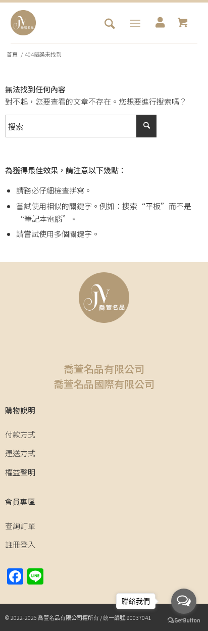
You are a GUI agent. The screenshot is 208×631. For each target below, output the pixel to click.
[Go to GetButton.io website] (184, 620)
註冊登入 (20, 544)
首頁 (12, 54)
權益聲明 (20, 472)
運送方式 (20, 453)
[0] (182, 23)
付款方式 (20, 434)
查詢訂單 (20, 525)
